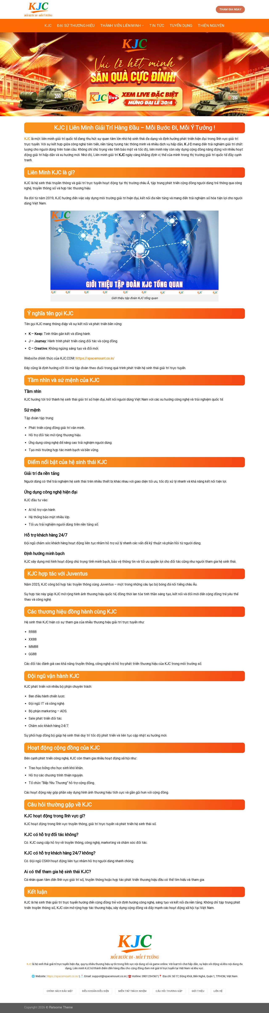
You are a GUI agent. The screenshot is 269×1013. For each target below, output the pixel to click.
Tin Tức (156, 25)
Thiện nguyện (211, 25)
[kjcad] (38, 9)
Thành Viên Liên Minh (120, 25)
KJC (48, 25)
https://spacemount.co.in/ (62, 976)
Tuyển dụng (181, 25)
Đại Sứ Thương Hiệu (76, 25)
